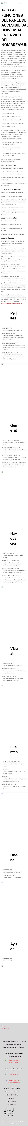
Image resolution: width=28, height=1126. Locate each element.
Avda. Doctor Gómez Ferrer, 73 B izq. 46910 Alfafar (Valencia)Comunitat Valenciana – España (14, 1044)
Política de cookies (12, 1095)
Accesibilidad (11, 1101)
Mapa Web (11, 1104)
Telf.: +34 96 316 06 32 (14, 1056)
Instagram (9, 1113)
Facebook (9, 1109)
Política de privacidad (12, 1092)
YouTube (9, 1111)
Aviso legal (11, 1098)
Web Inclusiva (19, 1121)
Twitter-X (9, 1115)
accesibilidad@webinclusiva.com (10, 303)
